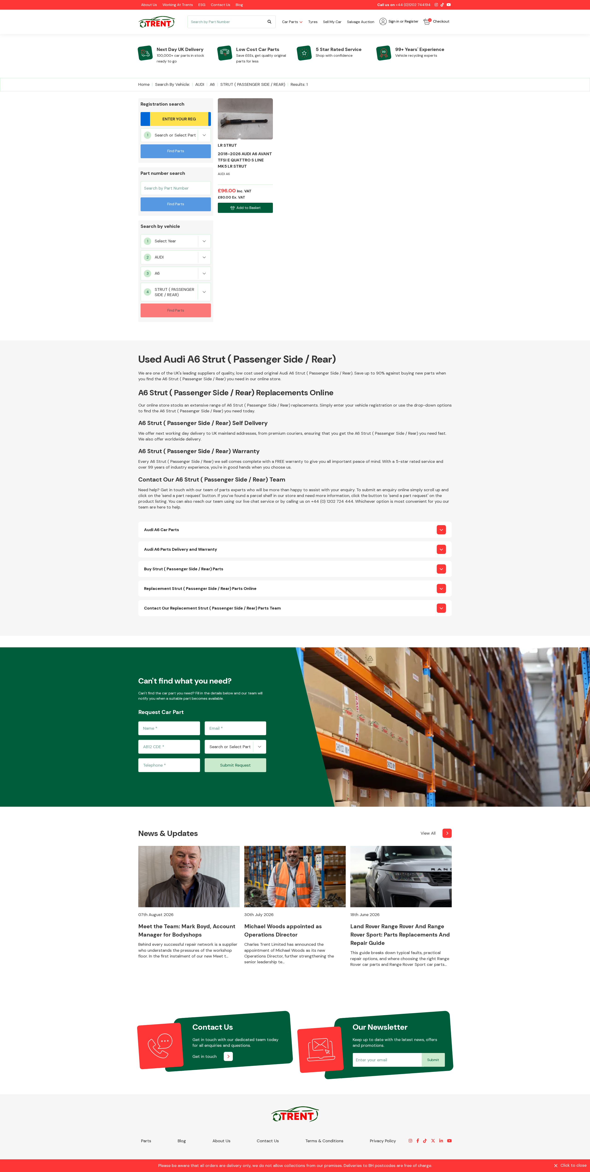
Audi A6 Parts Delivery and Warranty (180, 549)
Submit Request (235, 765)
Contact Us (220, 4)
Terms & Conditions (324, 1141)
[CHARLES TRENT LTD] (159, 22)
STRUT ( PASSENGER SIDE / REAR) (252, 84)
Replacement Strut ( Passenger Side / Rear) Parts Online (200, 588)
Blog (239, 4)
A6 (212, 84)
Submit (433, 1059)
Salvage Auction (360, 21)
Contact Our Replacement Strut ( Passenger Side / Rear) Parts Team (212, 608)
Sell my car (332, 21)
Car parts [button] (290, 21)
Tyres (313, 21)
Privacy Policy (383, 1141)
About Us (149, 4)
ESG (201, 4)
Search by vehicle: (172, 84)
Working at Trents (177, 4)
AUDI (199, 84)
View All (428, 833)
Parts (146, 1141)
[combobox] (176, 135)
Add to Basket (248, 207)
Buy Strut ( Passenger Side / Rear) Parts (183, 569)
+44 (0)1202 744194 (413, 4)
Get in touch (204, 1056)
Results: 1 (299, 84)
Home (144, 84)
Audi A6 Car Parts (161, 529)
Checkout (439, 21)
